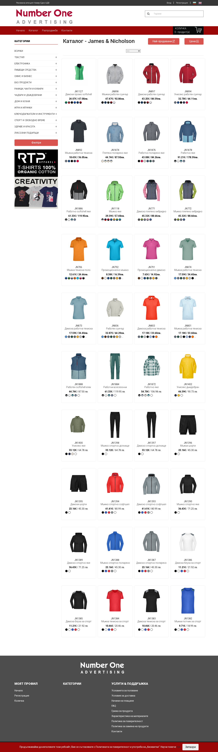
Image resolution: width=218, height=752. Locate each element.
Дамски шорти (79, 503)
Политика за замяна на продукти (130, 726)
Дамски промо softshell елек (78, 93)
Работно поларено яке (151, 151)
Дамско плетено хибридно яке (151, 210)
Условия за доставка (123, 695)
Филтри (36, 142)
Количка (19, 700)
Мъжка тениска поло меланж (78, 269)
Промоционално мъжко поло (115, 269)
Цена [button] (192, 41)
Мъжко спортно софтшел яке (115, 503)
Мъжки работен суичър (115, 93)
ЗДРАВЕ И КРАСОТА (24, 126)
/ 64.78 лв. (78, 446)
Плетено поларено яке (115, 151)
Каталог (33, 30)
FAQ (114, 705)
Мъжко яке (115, 210)
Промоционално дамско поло (151, 269)
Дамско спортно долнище (151, 444)
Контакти (66, 30)
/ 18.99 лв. (188, 622)
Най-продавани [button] (162, 41)
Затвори (190, 747)
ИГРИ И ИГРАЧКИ (23, 107)
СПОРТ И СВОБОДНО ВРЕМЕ (29, 120)
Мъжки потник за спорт (188, 620)
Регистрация (182, 3)
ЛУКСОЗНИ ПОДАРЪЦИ (26, 132)
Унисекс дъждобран (188, 386)
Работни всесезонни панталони (115, 386)
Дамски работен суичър (151, 93)
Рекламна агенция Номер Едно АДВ (32, 3)
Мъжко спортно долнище (115, 444)
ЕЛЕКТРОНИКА (22, 63)
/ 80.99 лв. (115, 505)
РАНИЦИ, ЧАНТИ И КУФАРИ (28, 88)
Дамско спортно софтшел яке (151, 503)
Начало (20, 30)
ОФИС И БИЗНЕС (23, 76)
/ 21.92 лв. (188, 564)
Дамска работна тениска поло (79, 327)
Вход (169, 3)
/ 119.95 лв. (115, 388)
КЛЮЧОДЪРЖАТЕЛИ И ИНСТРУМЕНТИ (34, 113)
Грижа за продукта (122, 711)
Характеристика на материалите (130, 716)
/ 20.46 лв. (115, 622)
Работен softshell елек (78, 386)
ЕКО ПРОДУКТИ (23, 82)
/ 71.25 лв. (188, 505)
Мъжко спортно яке (188, 503)
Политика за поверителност (127, 721)
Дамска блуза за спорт (188, 561)
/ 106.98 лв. (151, 388)
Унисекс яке (78, 444)
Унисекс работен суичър (188, 93)
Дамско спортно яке (78, 561)
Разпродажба (50, 30)
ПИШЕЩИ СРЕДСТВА (25, 69)
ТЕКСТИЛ (19, 57)
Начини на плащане (123, 700)
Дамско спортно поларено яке (151, 561)
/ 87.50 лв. (78, 388)
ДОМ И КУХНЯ (22, 101)
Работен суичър (115, 327)
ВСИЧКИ (18, 50)
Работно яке (188, 151)
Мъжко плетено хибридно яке (188, 210)
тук (178, 747)
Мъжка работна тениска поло (78, 151)
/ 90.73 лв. (188, 388)
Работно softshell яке (79, 210)
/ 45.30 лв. (188, 446)
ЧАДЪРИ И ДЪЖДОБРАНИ (28, 95)
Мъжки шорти (188, 444)
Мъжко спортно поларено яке (115, 561)
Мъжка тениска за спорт (115, 620)
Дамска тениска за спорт (151, 620)
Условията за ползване (125, 690)
